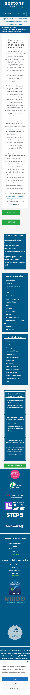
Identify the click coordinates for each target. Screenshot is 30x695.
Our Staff (9, 308)
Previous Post (11, 213)
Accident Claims (11, 342)
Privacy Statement (18, 692)
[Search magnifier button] (18, 13)
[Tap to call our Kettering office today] (8, 24)
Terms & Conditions (12, 317)
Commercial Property (13, 351)
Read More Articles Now (15, 465)
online (13, 204)
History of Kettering (12, 299)
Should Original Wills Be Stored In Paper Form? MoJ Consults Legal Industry (15, 418)
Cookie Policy (10, 692)
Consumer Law (11, 354)
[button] (27, 661)
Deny (15, 683)
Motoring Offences (12, 366)
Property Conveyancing (13, 375)
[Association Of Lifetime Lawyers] (15, 506)
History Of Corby (11, 296)
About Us (9, 284)
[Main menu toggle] (24, 14)
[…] (15, 410)
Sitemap (8, 314)
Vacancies (9, 326)
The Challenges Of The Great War (14, 321)
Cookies (8, 290)
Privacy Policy (10, 311)
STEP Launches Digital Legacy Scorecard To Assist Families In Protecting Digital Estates (15, 441)
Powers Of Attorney (12, 369)
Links (7, 305)
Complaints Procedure (13, 287)
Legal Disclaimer (11, 302)
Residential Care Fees (13, 378)
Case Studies (10, 345)
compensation (11, 129)
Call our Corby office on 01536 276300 (16, 18)
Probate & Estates (11, 372)
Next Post (11, 222)
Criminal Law (10, 360)
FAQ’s (7, 293)
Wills (7, 382)
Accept (15, 679)
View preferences (15, 688)
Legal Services (10, 281)
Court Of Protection (12, 357)
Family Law (9, 363)
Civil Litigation (10, 348)
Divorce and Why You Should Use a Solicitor (15, 395)
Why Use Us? (10, 329)
